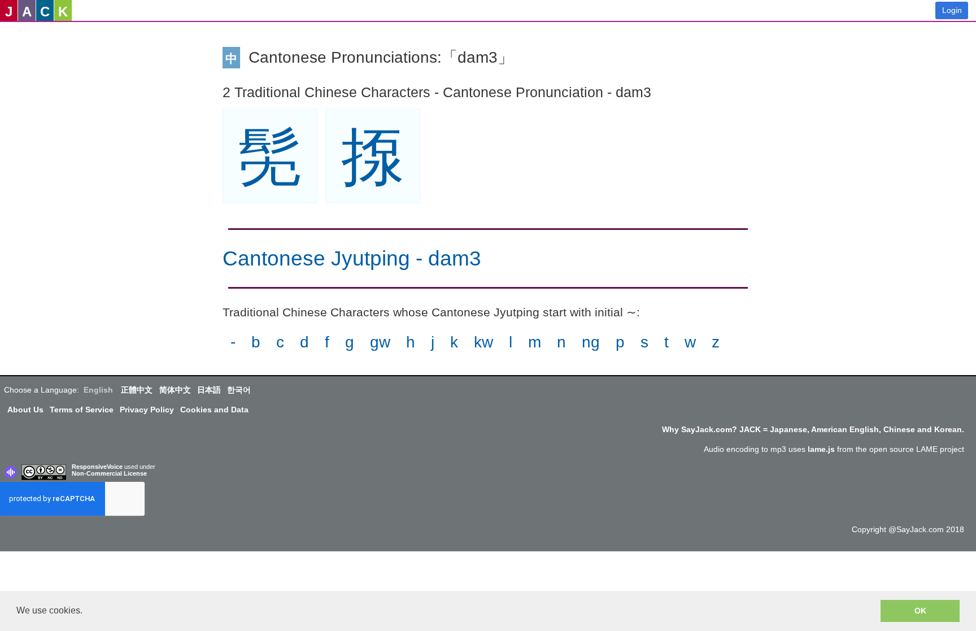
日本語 (209, 389)
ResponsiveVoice (97, 466)
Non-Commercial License (109, 473)
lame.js (821, 449)
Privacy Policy (147, 409)
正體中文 (136, 389)
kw (483, 342)
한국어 (239, 389)
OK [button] (920, 610)
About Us (25, 409)
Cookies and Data (214, 409)
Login (952, 10)
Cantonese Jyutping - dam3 (352, 258)
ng (591, 342)
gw (380, 342)
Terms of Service (82, 409)
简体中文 (175, 389)
